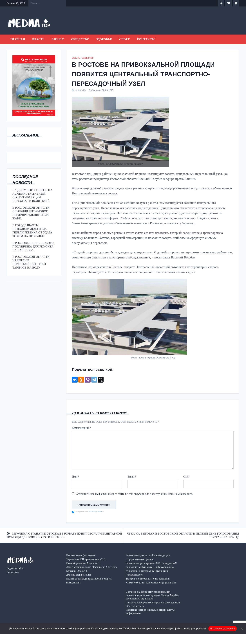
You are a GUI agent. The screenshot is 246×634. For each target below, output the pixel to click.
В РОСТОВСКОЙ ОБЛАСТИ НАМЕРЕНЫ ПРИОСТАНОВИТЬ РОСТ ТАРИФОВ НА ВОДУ (31, 262)
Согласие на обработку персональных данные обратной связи (153, 604)
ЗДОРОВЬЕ (104, 39)
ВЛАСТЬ (38, 39)
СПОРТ (124, 39)
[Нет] (241, 628)
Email (132, 476)
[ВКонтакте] (75, 380)
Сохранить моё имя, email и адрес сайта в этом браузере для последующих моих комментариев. (134, 493)
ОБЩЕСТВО (80, 39)
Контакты (146, 39)
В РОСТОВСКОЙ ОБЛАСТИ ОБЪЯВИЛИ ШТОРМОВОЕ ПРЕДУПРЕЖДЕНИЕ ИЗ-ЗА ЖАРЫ (31, 213)
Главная (17, 39)
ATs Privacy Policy (95, 511)
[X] (101, 380)
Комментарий (81, 427)
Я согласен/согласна (222, 628)
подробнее (82, 628)
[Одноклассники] (81, 380)
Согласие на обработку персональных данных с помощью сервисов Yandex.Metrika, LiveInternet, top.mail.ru (152, 595)
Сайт (186, 476)
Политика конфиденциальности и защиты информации (150, 611)
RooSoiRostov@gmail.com (161, 582)
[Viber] (88, 380)
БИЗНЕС (58, 39)
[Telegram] (94, 380)
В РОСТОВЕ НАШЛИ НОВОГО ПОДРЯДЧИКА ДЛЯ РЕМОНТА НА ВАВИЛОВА (33, 246)
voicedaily (80, 90)
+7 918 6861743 (135, 582)
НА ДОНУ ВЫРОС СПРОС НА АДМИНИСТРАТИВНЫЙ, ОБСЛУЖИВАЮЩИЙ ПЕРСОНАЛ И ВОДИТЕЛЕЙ (32, 195)
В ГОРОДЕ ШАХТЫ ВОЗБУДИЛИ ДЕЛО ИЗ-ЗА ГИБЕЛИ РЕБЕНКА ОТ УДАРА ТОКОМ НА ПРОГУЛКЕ (32, 231)
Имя (75, 476)
